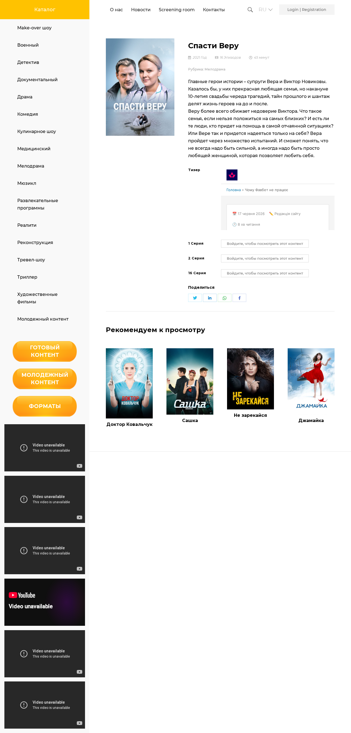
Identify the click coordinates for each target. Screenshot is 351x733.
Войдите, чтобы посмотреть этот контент (265, 244)
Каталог (44, 10)
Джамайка (311, 420)
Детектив (28, 62)
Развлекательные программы (37, 204)
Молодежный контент (43, 319)
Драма (24, 97)
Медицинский (33, 148)
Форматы (45, 406)
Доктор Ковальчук (129, 424)
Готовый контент (45, 351)
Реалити (26, 225)
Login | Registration (306, 9)
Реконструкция (35, 242)
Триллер (27, 277)
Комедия (27, 114)
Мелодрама (30, 166)
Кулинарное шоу (36, 131)
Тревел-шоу (31, 259)
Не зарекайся (250, 415)
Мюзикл (26, 183)
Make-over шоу (34, 27)
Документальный (37, 79)
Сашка (190, 420)
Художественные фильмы (37, 298)
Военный (28, 45)
